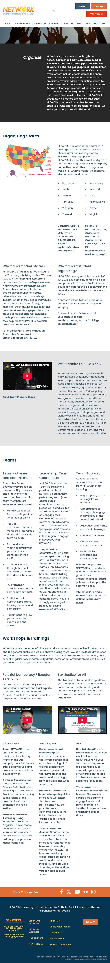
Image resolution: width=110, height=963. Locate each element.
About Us (99, 23)
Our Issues (39, 23)
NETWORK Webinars (34, 930)
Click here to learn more (83, 290)
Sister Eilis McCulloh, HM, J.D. (20, 338)
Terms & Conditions (61, 944)
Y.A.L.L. (8, 23)
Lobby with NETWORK (35, 922)
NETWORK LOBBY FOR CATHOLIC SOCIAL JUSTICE (13, 928)
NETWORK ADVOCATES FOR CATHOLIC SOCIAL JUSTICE (14, 936)
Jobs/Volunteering (60, 926)
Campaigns (22, 23)
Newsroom (35, 943)
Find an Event (36, 937)
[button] (53, 10)
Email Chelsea (67, 324)
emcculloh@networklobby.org (95, 252)
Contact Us (56, 932)
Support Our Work (61, 23)
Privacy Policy (57, 938)
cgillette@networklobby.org (68, 248)
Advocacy (83, 23)
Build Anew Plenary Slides (19, 397)
